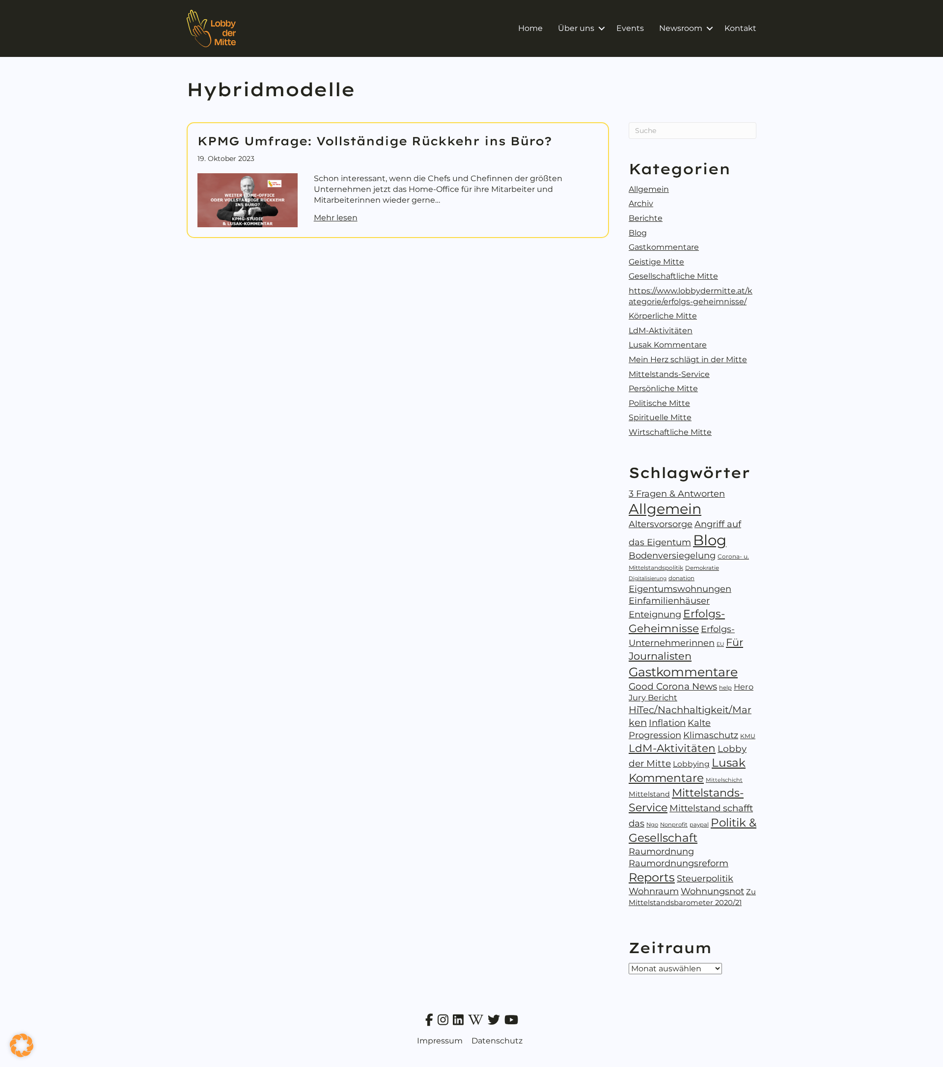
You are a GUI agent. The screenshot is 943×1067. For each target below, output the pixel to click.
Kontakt (740, 28)
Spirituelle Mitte (660, 417)
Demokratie (702, 567)
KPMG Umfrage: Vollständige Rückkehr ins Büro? (374, 140)
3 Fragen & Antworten (677, 493)
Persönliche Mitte (663, 388)
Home (530, 28)
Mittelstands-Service (669, 374)
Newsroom (680, 28)
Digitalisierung (647, 578)
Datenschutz (497, 1040)
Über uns (576, 28)
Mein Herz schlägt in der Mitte (688, 359)
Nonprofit (674, 824)
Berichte (646, 218)
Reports (652, 877)
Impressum (440, 1040)
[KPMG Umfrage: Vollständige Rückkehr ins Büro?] (247, 199)
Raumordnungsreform (678, 863)
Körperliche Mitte (663, 315)
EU (720, 644)
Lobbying (691, 764)
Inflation (667, 722)
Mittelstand (649, 794)
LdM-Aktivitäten (661, 330)
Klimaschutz (710, 735)
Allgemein (649, 189)
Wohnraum (654, 891)
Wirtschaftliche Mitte (670, 432)
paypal (699, 824)
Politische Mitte (659, 403)
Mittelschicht (724, 779)
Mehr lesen (336, 217)
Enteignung (655, 614)
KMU (747, 736)
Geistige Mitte (656, 262)
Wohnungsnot (712, 891)
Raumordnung (661, 851)
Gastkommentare (664, 247)
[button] (601, 28)
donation (681, 578)
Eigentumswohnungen (680, 589)
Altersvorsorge (661, 524)
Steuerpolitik (705, 878)
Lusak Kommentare (668, 344)
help (725, 687)
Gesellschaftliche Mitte (673, 276)
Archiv (641, 203)
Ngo (652, 824)
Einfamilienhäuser (669, 600)
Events (630, 28)
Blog (638, 233)
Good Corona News (673, 686)
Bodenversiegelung (672, 555)
